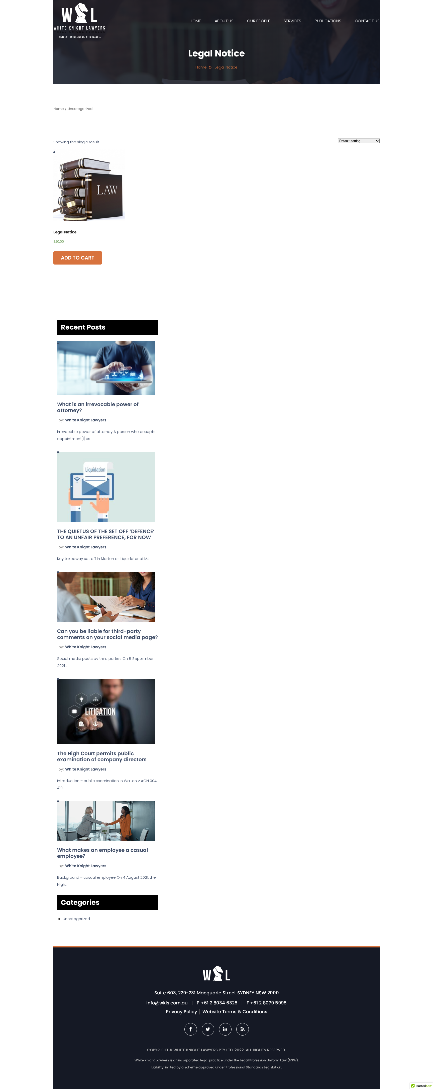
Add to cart (77, 257)
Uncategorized (76, 918)
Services (292, 21)
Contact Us (367, 21)
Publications (328, 21)
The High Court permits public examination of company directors (102, 756)
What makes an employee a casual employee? (102, 853)
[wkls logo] (79, 36)
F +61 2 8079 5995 (267, 1003)
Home (195, 21)
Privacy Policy (181, 1011)
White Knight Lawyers (85, 420)
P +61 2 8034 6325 (217, 1003)
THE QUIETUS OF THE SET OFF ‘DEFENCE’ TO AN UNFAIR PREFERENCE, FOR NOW (106, 534)
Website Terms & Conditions (234, 1011)
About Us (224, 21)
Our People (258, 21)
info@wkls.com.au (167, 1003)
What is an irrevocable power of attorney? (98, 407)
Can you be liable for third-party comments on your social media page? (107, 634)
